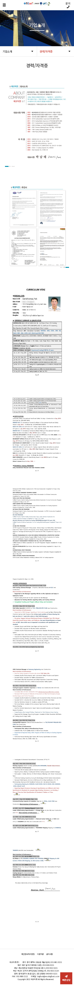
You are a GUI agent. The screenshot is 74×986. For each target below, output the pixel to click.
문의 (68, 3)
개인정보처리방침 (28, 954)
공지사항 (49, 954)
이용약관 (40, 954)
